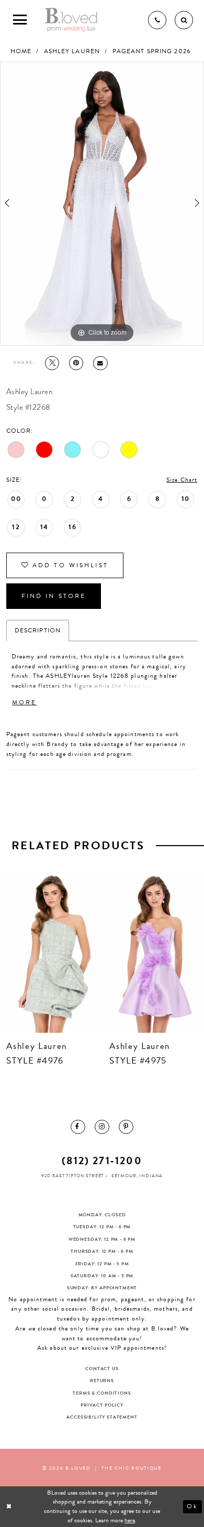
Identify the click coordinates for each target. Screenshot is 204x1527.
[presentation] (50, 952)
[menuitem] (78, 1127)
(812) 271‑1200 (102, 1160)
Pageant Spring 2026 (151, 51)
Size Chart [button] (181, 479)
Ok (192, 1506)
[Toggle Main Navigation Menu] (20, 20)
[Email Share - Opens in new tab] (100, 363)
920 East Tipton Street (72, 1175)
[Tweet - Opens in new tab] (52, 363)
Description (38, 630)
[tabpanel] (102, 203)
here (129, 1520)
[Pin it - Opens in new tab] (76, 363)
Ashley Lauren (72, 51)
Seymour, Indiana (137, 1175)
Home (21, 51)
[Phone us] (157, 20)
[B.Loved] (71, 20)
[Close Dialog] (9, 1506)
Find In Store (53, 596)
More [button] (24, 702)
